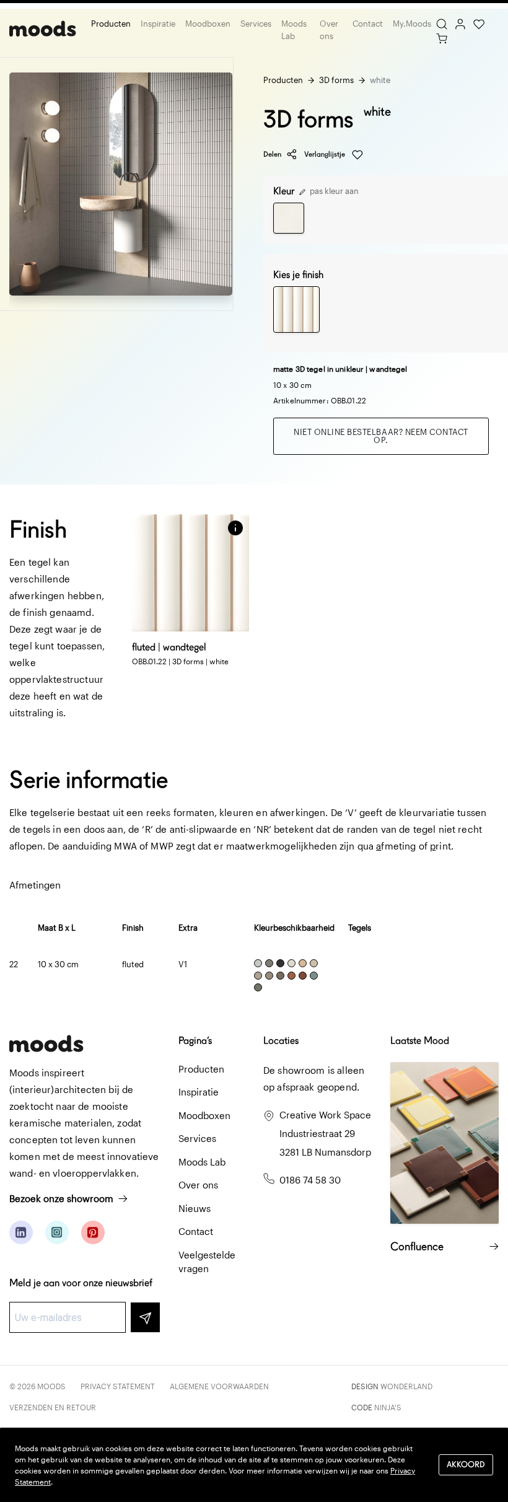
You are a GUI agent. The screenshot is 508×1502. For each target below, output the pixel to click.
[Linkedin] (21, 1232)
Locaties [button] (281, 1041)
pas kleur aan (333, 191)
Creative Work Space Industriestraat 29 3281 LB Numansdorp (325, 1133)
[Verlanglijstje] (478, 23)
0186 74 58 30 (310, 1179)
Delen (272, 154)
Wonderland (406, 1386)
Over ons (329, 30)
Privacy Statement (118, 1386)
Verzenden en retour (52, 1407)
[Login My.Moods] (460, 23)
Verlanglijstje (325, 154)
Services (255, 24)
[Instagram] (57, 1232)
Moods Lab (294, 30)
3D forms (336, 80)
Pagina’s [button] (195, 1041)
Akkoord (466, 1464)
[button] (235, 527)
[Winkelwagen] (441, 37)
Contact (368, 24)
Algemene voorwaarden (219, 1386)
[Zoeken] (441, 23)
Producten (111, 24)
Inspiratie (158, 24)
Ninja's (387, 1407)
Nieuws (194, 1208)
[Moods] (42, 30)
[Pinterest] (93, 1232)
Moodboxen (207, 24)
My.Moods (412, 24)
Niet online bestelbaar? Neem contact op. (381, 436)
